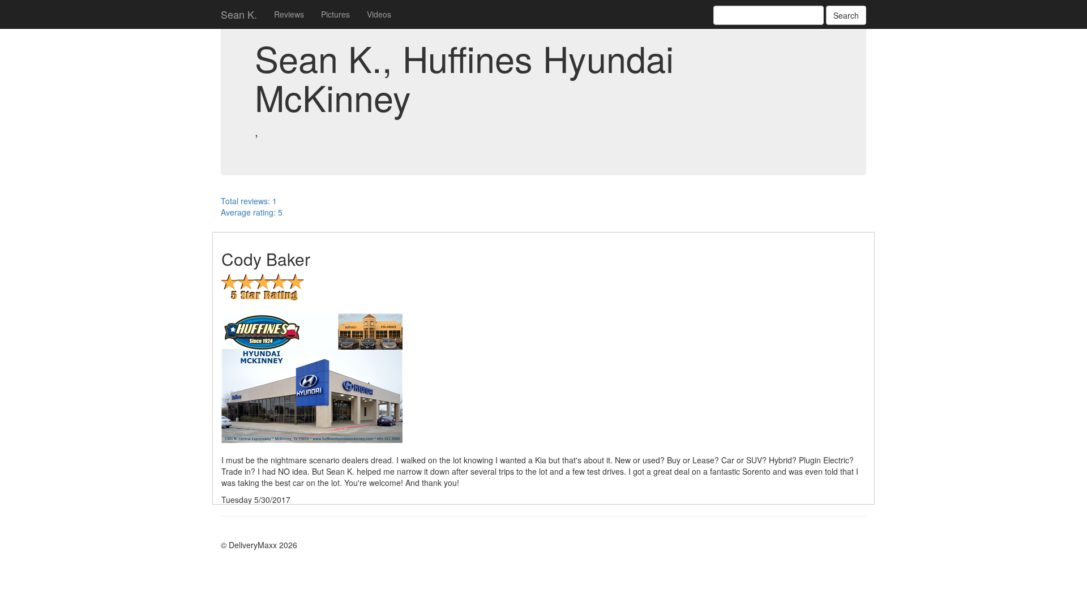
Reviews (289, 14)
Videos (379, 14)
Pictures (335, 14)
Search (846, 15)
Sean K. (239, 14)
